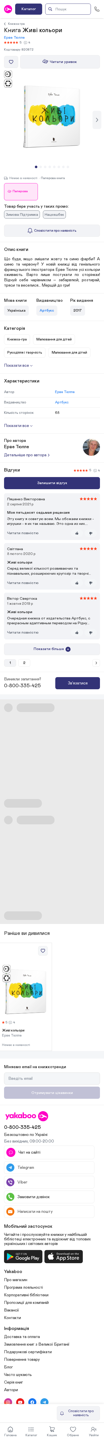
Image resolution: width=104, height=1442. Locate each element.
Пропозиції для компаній (26, 1303)
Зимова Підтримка (22, 215)
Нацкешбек (54, 215)
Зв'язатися (78, 683)
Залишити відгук (52, 483)
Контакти (12, 1318)
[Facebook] (32, 1402)
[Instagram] (8, 1402)
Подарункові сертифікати (28, 1352)
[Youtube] (20, 1402)
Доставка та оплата (22, 1337)
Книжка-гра (16, 23)
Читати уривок (63, 62)
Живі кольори (13, 1030)
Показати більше (49, 649)
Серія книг (13, 1382)
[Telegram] (44, 1402)
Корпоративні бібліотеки (26, 1295)
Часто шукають (18, 1375)
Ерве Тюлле (14, 37)
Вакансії (11, 1310)
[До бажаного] (11, 62)
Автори (11, 1390)
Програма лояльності (23, 1287)
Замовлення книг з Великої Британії (36, 1344)
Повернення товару (22, 1360)
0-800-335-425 (22, 685)
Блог (8, 1367)
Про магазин (15, 1280)
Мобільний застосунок (28, 1226)
